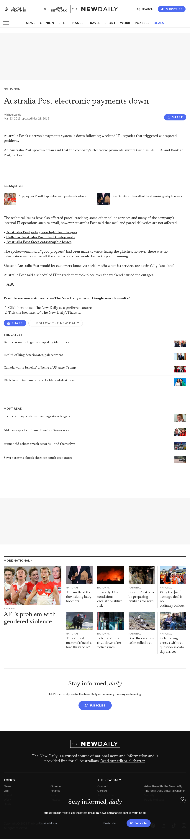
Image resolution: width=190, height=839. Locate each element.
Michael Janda (12, 114)
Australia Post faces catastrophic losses (38, 242)
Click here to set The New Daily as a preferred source (50, 308)
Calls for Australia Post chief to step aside (40, 237)
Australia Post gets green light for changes (41, 232)
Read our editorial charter (122, 761)
